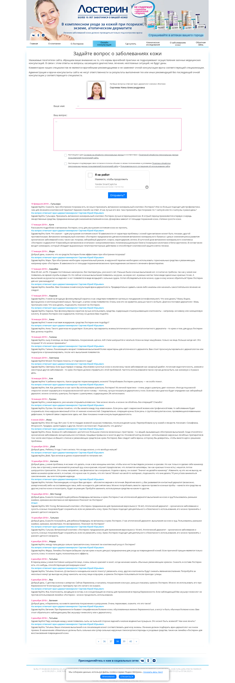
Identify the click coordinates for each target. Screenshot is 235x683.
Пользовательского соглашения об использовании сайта (145, 166)
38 (117, 641)
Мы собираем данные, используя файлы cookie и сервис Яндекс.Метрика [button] (116, 672)
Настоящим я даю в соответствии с (123, 156)
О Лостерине (77, 43)
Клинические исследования (153, 43)
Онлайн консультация (104, 43)
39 (124, 641)
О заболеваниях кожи (178, 43)
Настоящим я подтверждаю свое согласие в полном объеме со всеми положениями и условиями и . (119, 164)
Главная (34, 43)
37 (111, 641)
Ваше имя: (59, 106)
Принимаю (108, 676)
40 (130, 641)
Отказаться (126, 676)
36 (104, 641)
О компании (54, 43)
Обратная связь (201, 43)
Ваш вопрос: (60, 115)
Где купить (130, 43)
